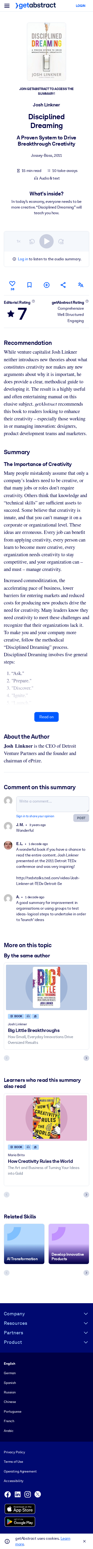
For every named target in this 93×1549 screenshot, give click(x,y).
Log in (23, 259)
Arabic (9, 1431)
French (9, 1421)
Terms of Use (13, 1461)
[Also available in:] (80, 285)
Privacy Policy (14, 1452)
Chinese (10, 1402)
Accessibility (13, 1481)
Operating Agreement (20, 1471)
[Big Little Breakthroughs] (46, 987)
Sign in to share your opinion (35, 816)
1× (19, 241)
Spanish (10, 1383)
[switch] (46, 241)
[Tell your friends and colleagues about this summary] (63, 285)
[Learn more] (33, 301)
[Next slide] (86, 1058)
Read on (46, 717)
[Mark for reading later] (29, 285)
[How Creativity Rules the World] (46, 1118)
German (10, 1373)
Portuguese (12, 1411)
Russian (10, 1392)
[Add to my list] (46, 285)
